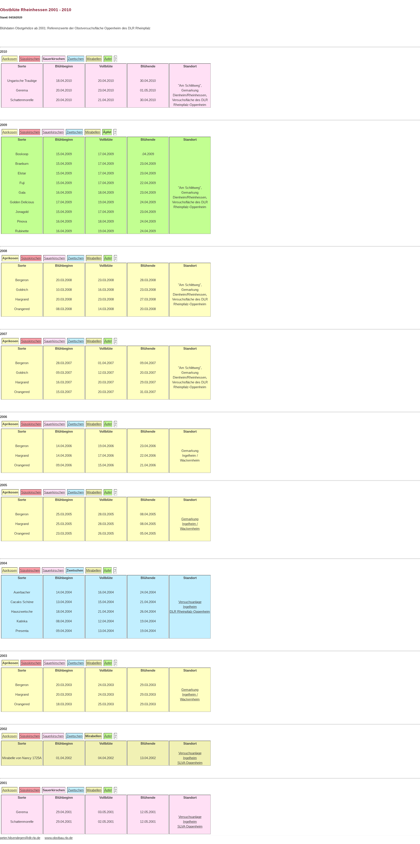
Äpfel (108, 59)
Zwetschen (76, 59)
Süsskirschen (30, 59)
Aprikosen (9, 59)
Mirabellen (94, 59)
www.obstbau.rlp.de (59, 838)
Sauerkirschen (53, 132)
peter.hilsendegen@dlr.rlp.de (20, 838)
